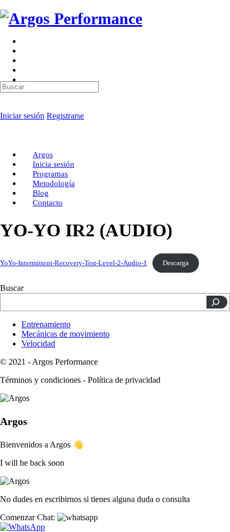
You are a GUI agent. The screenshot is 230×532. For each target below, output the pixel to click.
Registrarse (65, 115)
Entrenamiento (46, 324)
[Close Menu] (6, 136)
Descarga (176, 263)
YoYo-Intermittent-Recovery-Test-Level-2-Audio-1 (73, 263)
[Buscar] (216, 302)
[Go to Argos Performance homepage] (71, 18)
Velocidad (38, 343)
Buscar (12, 287)
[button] (49, 517)
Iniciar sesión (22, 115)
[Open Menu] (6, 45)
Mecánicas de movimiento (65, 333)
